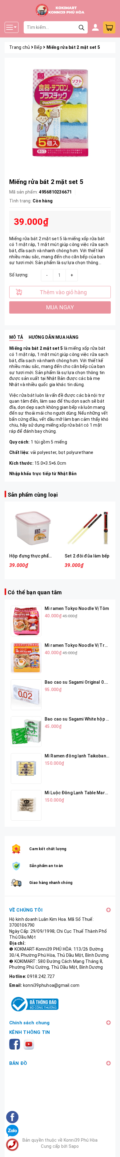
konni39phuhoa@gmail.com (51, 985)
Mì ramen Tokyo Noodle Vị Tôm (77, 608)
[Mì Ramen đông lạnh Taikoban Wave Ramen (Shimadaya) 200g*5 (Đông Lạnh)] (26, 768)
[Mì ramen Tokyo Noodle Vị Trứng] (26, 658)
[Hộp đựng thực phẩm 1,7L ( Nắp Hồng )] (32, 528)
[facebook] (15, 1043)
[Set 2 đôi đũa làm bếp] (88, 528)
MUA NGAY (60, 307)
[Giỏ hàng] (109, 27)
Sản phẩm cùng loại (33, 494)
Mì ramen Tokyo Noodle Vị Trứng (78, 645)
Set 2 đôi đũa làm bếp (87, 555)
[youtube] (30, 1043)
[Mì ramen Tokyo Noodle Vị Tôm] (26, 621)
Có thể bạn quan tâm (35, 592)
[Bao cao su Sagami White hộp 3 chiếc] (26, 731)
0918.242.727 (40, 976)
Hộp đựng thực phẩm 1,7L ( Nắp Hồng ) (48, 555)
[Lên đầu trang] (109, 1146)
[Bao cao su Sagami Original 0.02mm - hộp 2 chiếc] (26, 694)
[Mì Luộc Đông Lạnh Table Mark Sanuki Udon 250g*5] (26, 805)
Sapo (74, 1146)
